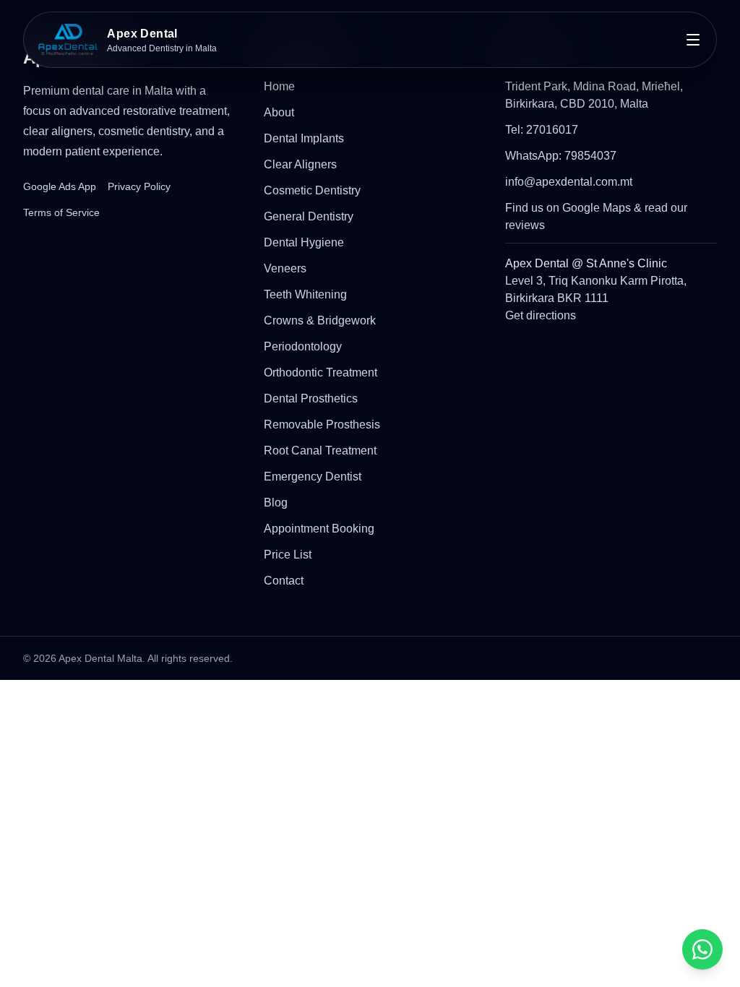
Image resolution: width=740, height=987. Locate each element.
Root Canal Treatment (320, 450)
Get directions (540, 315)
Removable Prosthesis (322, 424)
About (279, 112)
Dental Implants (304, 138)
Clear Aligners (300, 164)
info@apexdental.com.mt (568, 182)
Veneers (285, 268)
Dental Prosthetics (311, 398)
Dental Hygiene (304, 242)
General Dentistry (308, 216)
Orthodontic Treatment (320, 372)
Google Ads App (59, 186)
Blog (276, 502)
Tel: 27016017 (541, 130)
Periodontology (303, 346)
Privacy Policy (139, 186)
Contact (284, 580)
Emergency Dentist (312, 476)
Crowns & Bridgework (320, 320)
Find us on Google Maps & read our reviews (596, 216)
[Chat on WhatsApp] (702, 949)
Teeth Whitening (305, 294)
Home (279, 86)
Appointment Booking (319, 528)
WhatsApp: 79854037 (560, 156)
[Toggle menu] (693, 39)
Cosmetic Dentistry (312, 190)
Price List (287, 554)
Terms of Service (61, 212)
